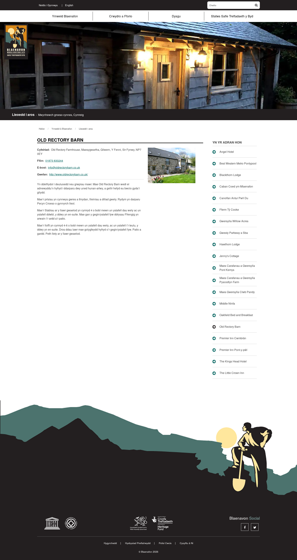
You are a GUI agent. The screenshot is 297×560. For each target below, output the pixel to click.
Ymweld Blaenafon (65, 16)
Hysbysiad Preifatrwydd (138, 543)
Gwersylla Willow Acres (233, 221)
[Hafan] (25, 41)
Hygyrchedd (110, 543)
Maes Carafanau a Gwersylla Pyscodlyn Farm (237, 280)
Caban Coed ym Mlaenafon (236, 186)
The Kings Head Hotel (233, 361)
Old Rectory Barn (229, 327)
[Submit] (256, 5)
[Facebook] (245, 527)
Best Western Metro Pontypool (237, 163)
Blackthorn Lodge (230, 175)
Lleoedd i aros (86, 128)
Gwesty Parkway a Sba (233, 233)
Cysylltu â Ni (186, 543)
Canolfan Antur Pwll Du (233, 198)
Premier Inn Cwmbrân (232, 338)
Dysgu (176, 16)
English (67, 5)
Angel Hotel (226, 152)
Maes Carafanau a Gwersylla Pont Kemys (237, 268)
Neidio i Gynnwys (48, 5)
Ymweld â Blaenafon (62, 128)
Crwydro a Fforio (120, 16)
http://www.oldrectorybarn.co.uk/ (68, 174)
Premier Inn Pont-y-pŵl (233, 350)
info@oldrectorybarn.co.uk (64, 167)
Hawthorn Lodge (229, 244)
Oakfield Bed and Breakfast (236, 315)
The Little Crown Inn (231, 373)
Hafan (42, 128)
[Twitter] (254, 527)
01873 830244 (54, 161)
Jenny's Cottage (229, 256)
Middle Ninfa (227, 303)
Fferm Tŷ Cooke (229, 210)
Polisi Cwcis (165, 543)
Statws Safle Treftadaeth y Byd (232, 16)
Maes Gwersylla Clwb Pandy (237, 292)
